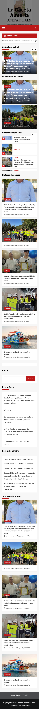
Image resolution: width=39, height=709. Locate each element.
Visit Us (25, 695)
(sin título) (7, 410)
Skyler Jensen (9, 459)
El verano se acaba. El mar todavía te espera (17, 442)
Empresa (16, 153)
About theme (15, 695)
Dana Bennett (9, 464)
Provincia (7, 58)
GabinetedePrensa (11, 72)
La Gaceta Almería (19, 12)
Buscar (5, 370)
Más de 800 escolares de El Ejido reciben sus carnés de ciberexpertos (19, 486)
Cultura (16, 140)
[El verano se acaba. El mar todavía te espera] (7, 170)
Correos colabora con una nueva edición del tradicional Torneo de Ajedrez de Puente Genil (23, 146)
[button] (4, 28)
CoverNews (14, 705)
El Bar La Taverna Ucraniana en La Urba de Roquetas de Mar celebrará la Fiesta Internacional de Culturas (19, 476)
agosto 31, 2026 (22, 72)
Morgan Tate (8, 468)
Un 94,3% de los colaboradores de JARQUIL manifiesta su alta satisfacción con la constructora (24, 159)
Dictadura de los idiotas (25, 459)
